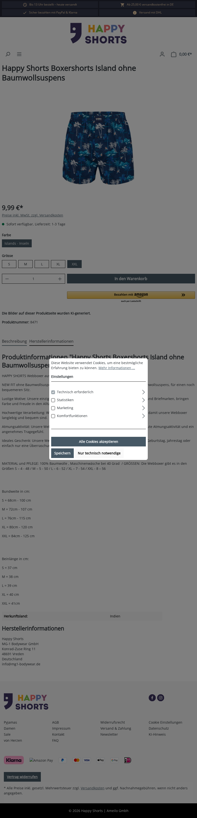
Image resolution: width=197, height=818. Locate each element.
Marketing (65, 408)
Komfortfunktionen (72, 415)
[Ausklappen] (143, 391)
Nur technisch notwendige (99, 453)
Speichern (62, 453)
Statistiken (65, 400)
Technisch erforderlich (75, 392)
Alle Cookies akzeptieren (98, 441)
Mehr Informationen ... (116, 368)
